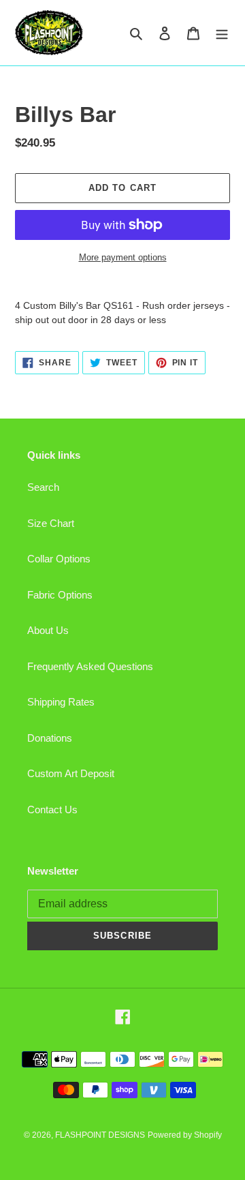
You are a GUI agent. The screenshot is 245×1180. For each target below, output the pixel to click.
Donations (49, 738)
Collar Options (59, 558)
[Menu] (222, 33)
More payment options (123, 257)
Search (43, 487)
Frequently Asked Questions (90, 666)
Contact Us (52, 809)
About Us (48, 630)
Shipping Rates (61, 702)
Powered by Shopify (185, 1135)
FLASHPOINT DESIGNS (100, 1135)
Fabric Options (60, 595)
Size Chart (50, 523)
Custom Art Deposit (70, 773)
